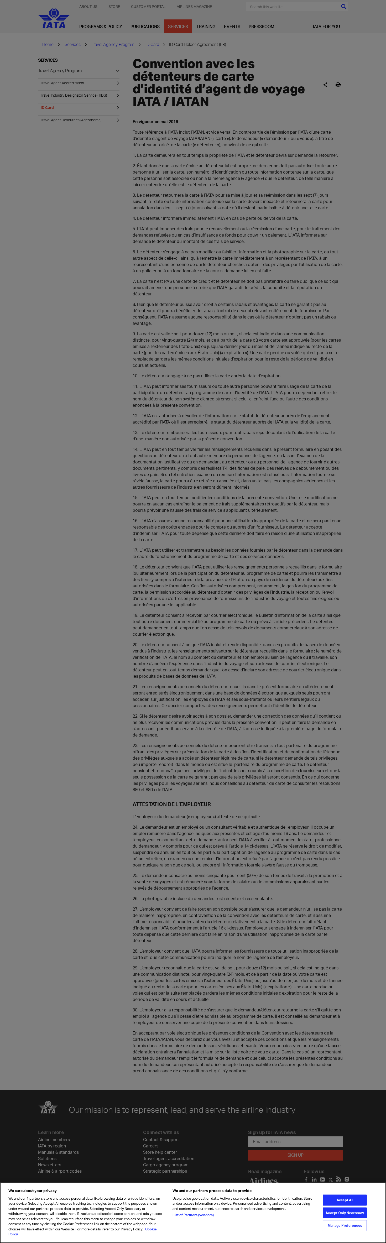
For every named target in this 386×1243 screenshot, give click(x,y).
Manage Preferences (345, 1225)
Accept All (345, 1200)
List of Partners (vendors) (193, 1215)
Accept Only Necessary (345, 1212)
